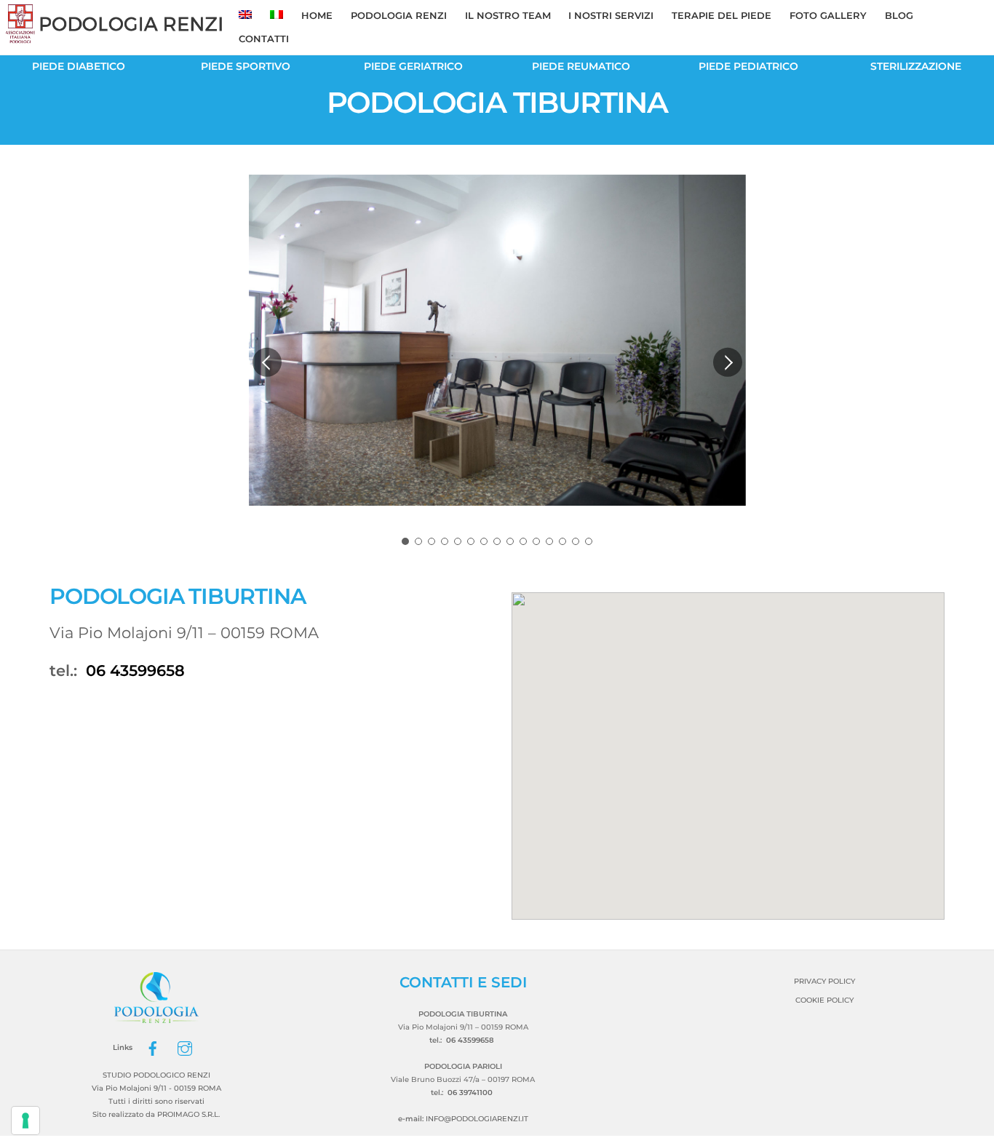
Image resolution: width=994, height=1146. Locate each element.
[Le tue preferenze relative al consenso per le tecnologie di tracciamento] (25, 1120)
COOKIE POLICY (824, 1000)
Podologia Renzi (399, 15)
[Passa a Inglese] (245, 16)
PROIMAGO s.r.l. (188, 1114)
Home (317, 15)
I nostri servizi (610, 15)
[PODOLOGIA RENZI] (115, 37)
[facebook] (152, 1047)
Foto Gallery (828, 15)
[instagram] (184, 1047)
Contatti (264, 38)
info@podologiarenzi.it (477, 1118)
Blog (899, 15)
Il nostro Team (508, 15)
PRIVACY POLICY (824, 981)
